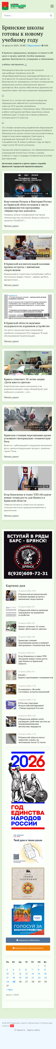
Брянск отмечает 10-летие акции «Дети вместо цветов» (24, 380)
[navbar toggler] (52, 6)
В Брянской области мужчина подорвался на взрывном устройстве (27, 324)
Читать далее (11, 225)
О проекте (19, 1030)
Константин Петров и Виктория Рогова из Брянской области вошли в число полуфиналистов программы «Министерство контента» (28, 206)
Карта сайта (33, 1030)
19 (20, 977)
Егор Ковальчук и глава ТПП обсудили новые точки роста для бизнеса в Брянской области (27, 497)
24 (7, 981)
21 (33, 977)
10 (7, 973)
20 (26, 977)
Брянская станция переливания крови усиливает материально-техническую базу (27, 438)
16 (45, 973)
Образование (34, 45)
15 (39, 973)
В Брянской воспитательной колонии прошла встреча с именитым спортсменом (27, 267)
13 (26, 973)
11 (13, 973)
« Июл (9, 989)
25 (14, 981)
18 (14, 977)
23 (45, 977)
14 (33, 973)
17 (7, 977)
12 (20, 973)
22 (39, 977)
